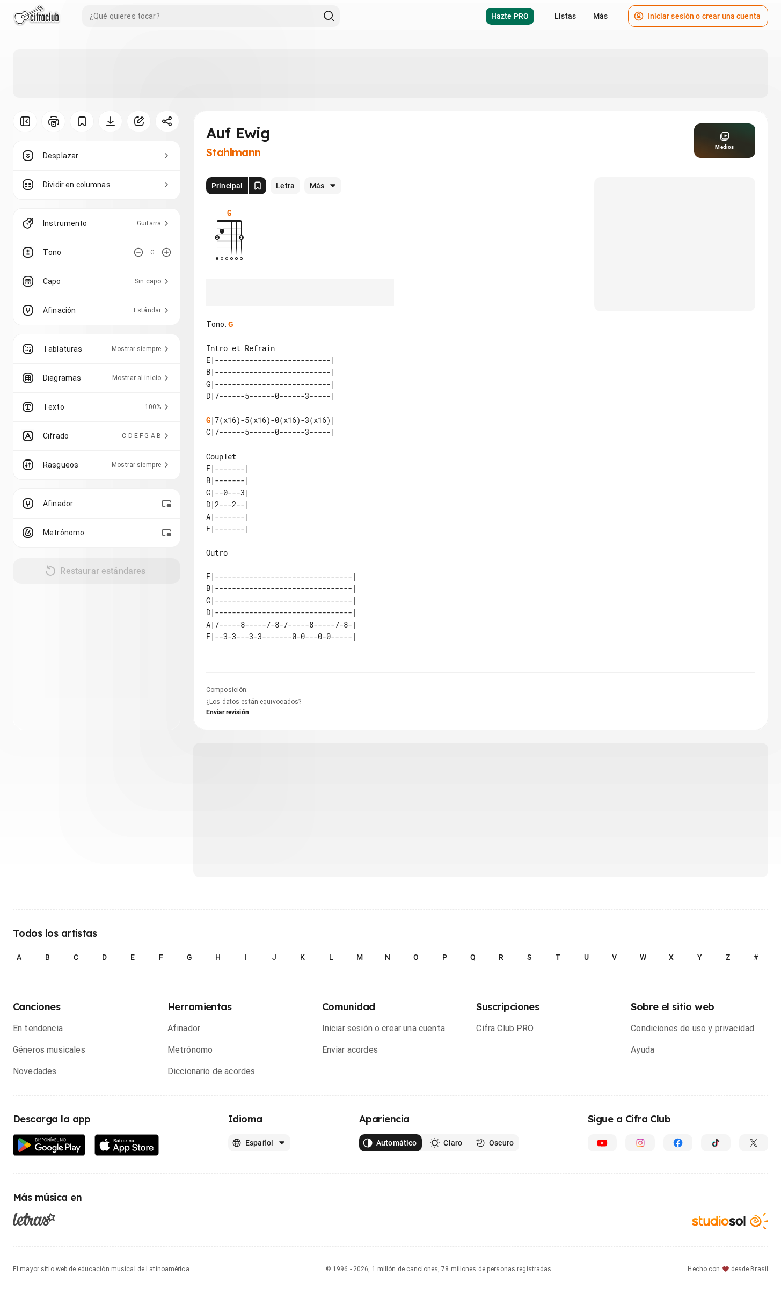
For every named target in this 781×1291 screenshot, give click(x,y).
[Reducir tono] (138, 252)
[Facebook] (677, 1142)
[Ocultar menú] (25, 121)
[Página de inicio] (37, 16)
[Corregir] (139, 121)
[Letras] (34, 1219)
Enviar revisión (227, 712)
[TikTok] (715, 1142)
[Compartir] (167, 121)
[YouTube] (602, 1142)
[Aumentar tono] (166, 252)
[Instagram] (639, 1142)
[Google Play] (49, 1145)
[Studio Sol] (730, 1221)
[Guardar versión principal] (257, 185)
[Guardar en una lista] (82, 121)
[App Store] (126, 1145)
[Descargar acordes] (110, 121)
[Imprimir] (53, 121)
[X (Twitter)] (753, 1142)
